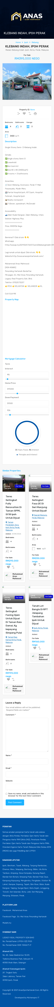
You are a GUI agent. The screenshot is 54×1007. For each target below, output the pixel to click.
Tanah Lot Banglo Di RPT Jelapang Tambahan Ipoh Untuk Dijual (40, 614)
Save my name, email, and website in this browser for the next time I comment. (26, 794)
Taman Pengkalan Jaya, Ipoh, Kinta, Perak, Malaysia (13, 526)
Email (9, 768)
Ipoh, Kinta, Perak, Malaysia (40, 629)
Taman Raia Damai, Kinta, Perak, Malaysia (14, 640)
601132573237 (29, 40)
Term (7, 364)
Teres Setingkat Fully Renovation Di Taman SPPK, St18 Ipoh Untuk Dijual (14, 507)
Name (9, 755)
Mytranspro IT (33, 997)
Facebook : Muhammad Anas (15, 910)
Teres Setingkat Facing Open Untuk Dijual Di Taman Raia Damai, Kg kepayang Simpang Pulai (14, 620)
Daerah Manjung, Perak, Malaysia (39, 516)
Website (9, 781)
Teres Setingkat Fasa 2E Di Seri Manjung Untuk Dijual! (39, 503)
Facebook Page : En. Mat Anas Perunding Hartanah (25, 916)
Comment (11, 715)
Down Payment (12, 397)
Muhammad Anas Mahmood (18, 576)
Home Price (10, 383)
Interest (9, 369)
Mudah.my (7, 923)
